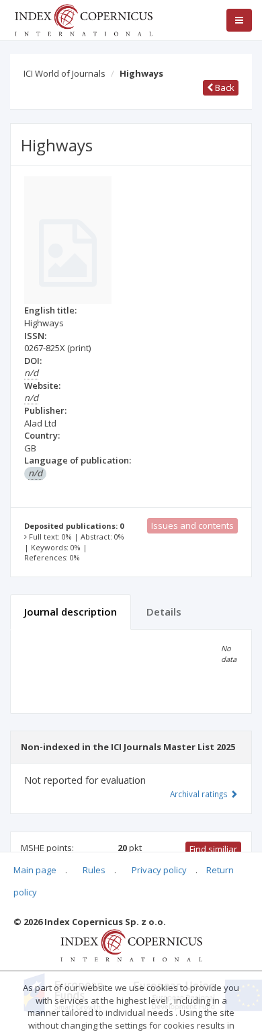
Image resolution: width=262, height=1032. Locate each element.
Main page (34, 870)
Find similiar (213, 849)
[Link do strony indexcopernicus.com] (131, 944)
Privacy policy (159, 870)
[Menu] (239, 20)
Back (223, 87)
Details (163, 611)
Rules (94, 870)
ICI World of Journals (64, 73)
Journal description (70, 611)
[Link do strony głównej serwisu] (83, 19)
